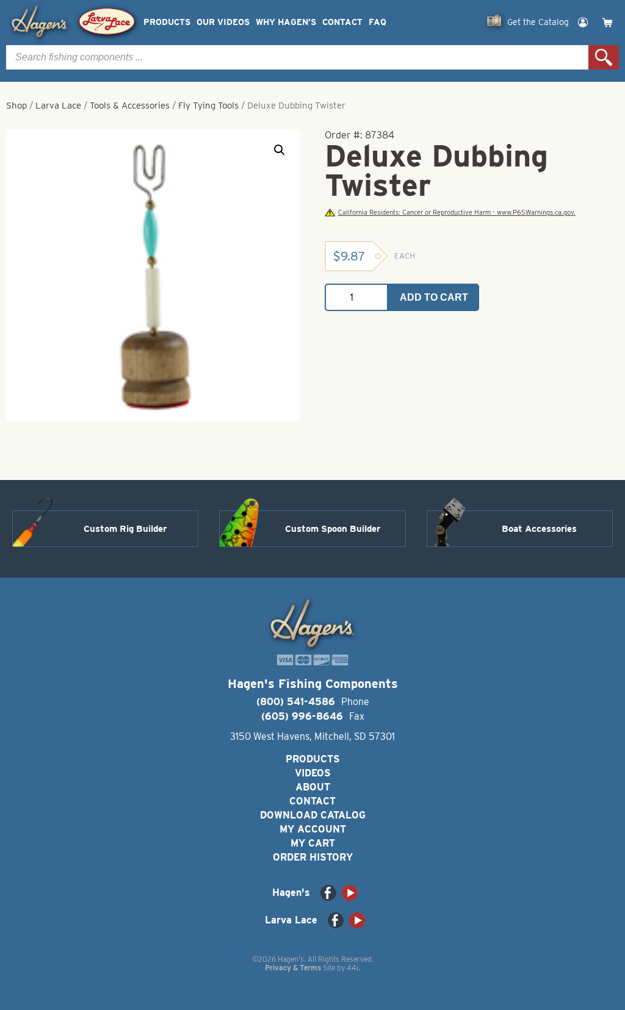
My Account (313, 829)
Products (166, 22)
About (312, 787)
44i (352, 967)
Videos (313, 773)
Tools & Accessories (130, 105)
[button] (280, 150)
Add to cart (434, 297)
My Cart (313, 843)
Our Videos (223, 22)
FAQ (377, 22)
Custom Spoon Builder (332, 528)
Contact (342, 22)
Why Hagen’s (286, 22)
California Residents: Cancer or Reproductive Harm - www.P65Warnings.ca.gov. (456, 213)
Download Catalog (313, 815)
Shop (16, 105)
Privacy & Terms (293, 967)
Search (603, 57)
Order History (313, 857)
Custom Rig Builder (125, 528)
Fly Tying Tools (208, 105)
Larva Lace (58, 105)
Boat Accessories (539, 528)
